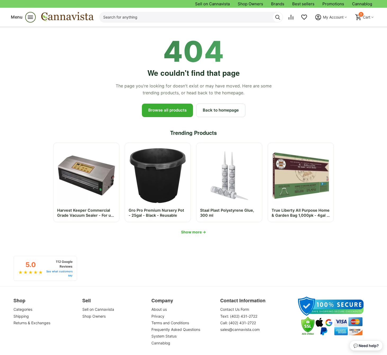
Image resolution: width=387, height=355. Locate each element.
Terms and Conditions (170, 323)
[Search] (277, 17)
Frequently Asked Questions (175, 329)
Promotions (333, 3)
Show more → (193, 232)
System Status (164, 336)
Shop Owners (250, 3)
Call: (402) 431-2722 (238, 323)
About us (159, 309)
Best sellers (303, 3)
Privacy (157, 316)
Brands (277, 3)
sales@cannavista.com (240, 329)
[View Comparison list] (291, 17)
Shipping (21, 316)
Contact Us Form (234, 309)
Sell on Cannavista (212, 3)
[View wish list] (304, 17)
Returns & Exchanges (32, 323)
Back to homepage (221, 110)
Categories (23, 309)
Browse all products (167, 110)
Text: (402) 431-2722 (238, 316)
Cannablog (362, 3)
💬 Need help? (366, 345)
